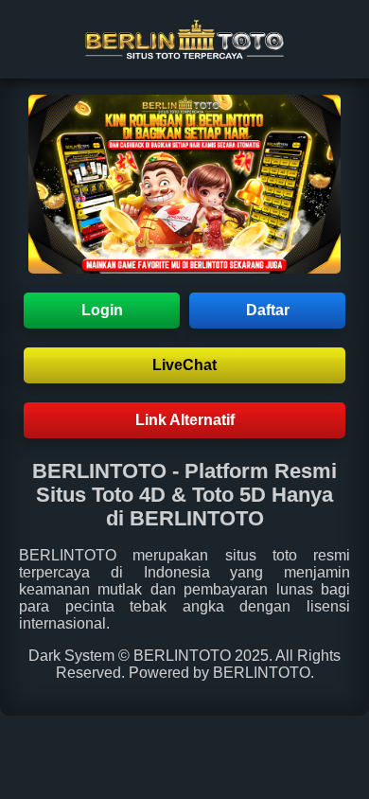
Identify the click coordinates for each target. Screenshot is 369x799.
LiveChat (184, 365)
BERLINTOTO (67, 555)
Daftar (268, 310)
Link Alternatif (185, 420)
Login (102, 310)
